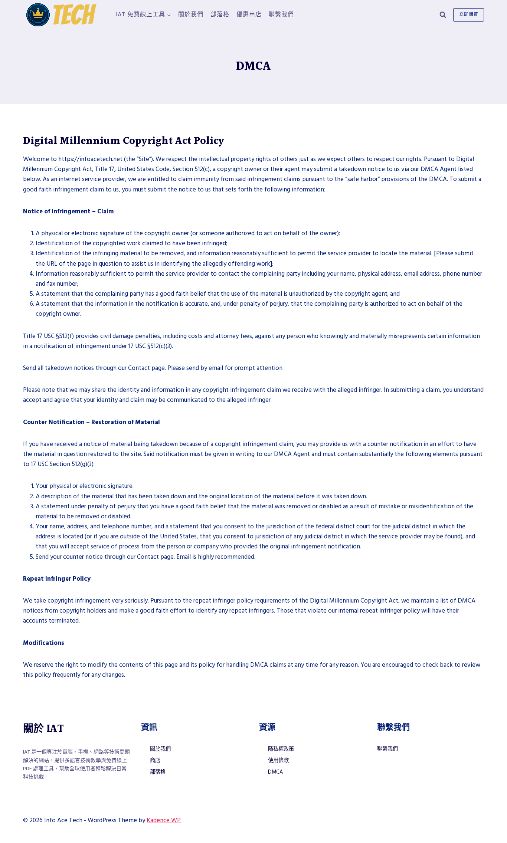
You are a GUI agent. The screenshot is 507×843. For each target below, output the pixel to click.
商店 (155, 760)
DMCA (275, 772)
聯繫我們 (281, 14)
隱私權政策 (281, 749)
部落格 (219, 14)
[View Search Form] (442, 15)
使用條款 (278, 760)
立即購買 (468, 15)
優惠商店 (249, 14)
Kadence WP (164, 820)
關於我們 (190, 14)
